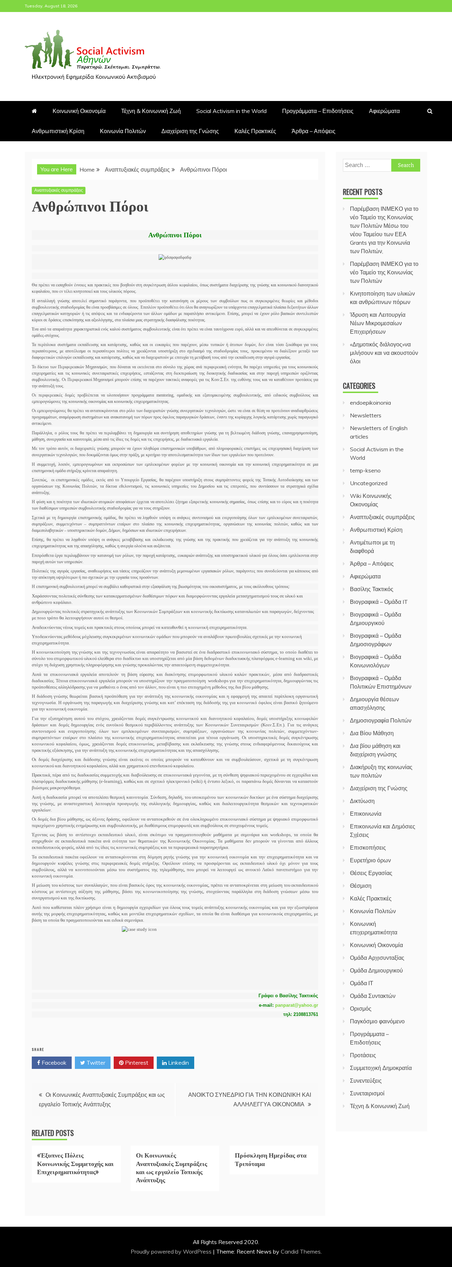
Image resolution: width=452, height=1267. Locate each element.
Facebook (53, 1062)
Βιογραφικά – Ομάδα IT (379, 601)
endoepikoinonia (370, 402)
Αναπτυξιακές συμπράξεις (58, 190)
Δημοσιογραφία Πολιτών (380, 720)
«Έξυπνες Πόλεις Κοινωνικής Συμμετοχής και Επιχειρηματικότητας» (75, 1163)
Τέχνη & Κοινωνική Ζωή (151, 110)
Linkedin (178, 1062)
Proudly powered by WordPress (172, 1251)
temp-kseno (365, 470)
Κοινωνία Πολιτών (123, 131)
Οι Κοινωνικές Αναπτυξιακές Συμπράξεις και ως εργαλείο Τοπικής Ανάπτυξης (171, 1167)
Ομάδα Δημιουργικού (376, 970)
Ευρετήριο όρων (370, 860)
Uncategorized (368, 483)
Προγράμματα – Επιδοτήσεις (317, 110)
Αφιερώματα (384, 110)
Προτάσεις (363, 1055)
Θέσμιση (360, 885)
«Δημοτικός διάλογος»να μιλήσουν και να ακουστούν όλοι (384, 353)
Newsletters (365, 415)
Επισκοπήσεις (368, 847)
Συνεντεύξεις (366, 1080)
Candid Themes (301, 1251)
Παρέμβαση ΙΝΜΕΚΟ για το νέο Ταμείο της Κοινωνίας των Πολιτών (384, 272)
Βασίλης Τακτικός (371, 589)
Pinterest (136, 1062)
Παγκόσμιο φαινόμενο (377, 1021)
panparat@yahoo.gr (296, 1005)
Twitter (95, 1062)
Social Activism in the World (231, 110)
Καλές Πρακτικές (255, 131)
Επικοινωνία (365, 813)
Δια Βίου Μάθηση (372, 733)
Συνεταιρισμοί (367, 1093)
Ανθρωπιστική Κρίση (58, 131)
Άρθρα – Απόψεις (313, 131)
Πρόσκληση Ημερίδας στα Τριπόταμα (271, 1158)
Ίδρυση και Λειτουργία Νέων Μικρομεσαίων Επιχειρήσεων (377, 323)
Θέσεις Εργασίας (371, 872)
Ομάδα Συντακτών (373, 995)
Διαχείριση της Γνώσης (190, 131)
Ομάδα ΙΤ (361, 983)
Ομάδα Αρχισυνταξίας (377, 957)
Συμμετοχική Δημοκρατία (381, 1067)
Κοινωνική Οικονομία (79, 110)
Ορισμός (360, 1008)
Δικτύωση (362, 800)
